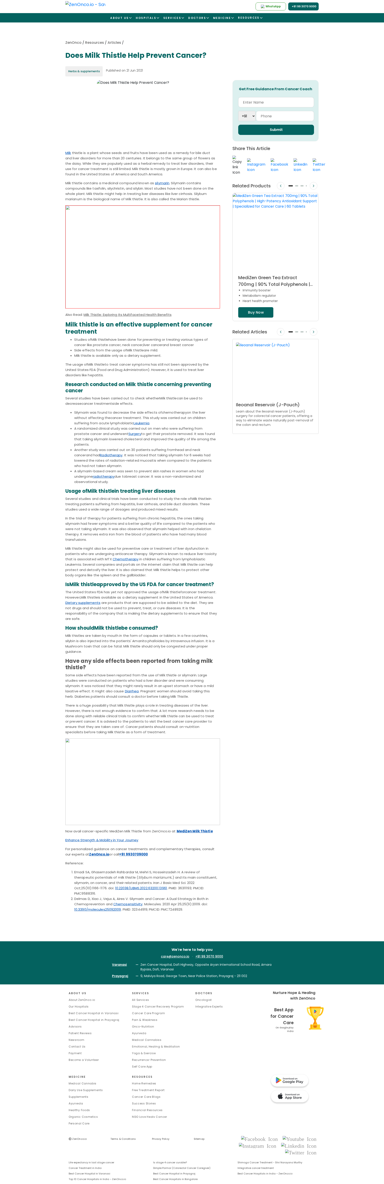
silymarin (162, 183)
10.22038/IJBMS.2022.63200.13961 (141, 888)
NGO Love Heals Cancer (149, 1117)
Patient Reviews (80, 1033)
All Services (140, 1000)
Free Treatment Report (148, 1090)
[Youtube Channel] (299, 1139)
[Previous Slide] (281, 186)
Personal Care (79, 1123)
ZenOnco (73, 42)
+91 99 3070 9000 (209, 956)
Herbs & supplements (84, 71)
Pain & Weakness (145, 1020)
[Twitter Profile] (300, 1152)
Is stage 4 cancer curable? (170, 1162)
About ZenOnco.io (82, 1000)
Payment (75, 1053)
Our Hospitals (79, 1006)
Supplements (78, 1097)
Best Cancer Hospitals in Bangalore (175, 1179)
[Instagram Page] (259, 1145)
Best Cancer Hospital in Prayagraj (94, 1020)
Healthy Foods (79, 1110)
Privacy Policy (160, 1139)
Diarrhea (132, 691)
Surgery (134, 433)
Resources (94, 42)
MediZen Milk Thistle (195, 831)
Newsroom (76, 1040)
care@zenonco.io (175, 956)
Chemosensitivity (128, 904)
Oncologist (203, 1000)
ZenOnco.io (99, 854)
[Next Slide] (313, 186)
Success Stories (144, 1103)
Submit (276, 129)
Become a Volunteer (84, 1060)
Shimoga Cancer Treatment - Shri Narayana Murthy (270, 1162)
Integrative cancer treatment (256, 1168)
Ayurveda (139, 1033)
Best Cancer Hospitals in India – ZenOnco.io (265, 1173)
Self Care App (142, 1066)
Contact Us (77, 1046)
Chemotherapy (125, 559)
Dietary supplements (82, 602)
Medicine (77, 1077)
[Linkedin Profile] (298, 1145)
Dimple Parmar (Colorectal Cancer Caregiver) (181, 1168)
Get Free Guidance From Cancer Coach (275, 89)
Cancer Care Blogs (146, 1097)
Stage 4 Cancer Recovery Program (158, 1006)
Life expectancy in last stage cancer (91, 1162)
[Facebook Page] (260, 1139)
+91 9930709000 (133, 854)
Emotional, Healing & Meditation (156, 1046)
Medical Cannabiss (147, 1040)
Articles (114, 42)
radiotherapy (103, 476)
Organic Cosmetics (83, 1117)
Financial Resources (147, 1110)
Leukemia (141, 423)
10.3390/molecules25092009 (97, 909)
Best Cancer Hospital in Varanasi (93, 1013)
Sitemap (199, 1139)
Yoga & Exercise (144, 1053)
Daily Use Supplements (86, 1090)
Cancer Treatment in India (85, 1168)
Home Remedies (144, 1083)
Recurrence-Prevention (149, 1060)
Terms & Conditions (123, 1139)
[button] (290, 186)
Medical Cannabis (82, 1083)
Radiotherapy (111, 455)
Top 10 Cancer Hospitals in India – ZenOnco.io (97, 1179)
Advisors (75, 1026)
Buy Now (256, 312)
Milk (68, 152)
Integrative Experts (209, 1006)
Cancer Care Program (148, 1013)
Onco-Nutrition (143, 1026)
